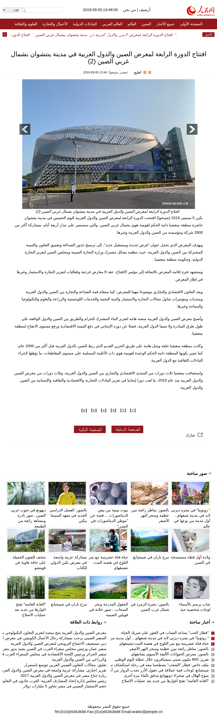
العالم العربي (112, 24)
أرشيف (144, 10)
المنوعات (124, 34)
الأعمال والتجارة (55, 24)
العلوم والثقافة (26, 24)
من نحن (130, 10)
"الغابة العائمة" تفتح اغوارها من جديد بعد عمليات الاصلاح (30, 609)
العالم (132, 24)
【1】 (133, 410)
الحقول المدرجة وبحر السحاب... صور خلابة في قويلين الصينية (108, 609)
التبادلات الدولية (85, 24)
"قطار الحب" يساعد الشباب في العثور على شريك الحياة (165, 633)
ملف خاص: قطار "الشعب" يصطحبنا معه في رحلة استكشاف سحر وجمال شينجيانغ (144, 665)
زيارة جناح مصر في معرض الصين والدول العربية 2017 (63, 675)
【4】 (103, 410)
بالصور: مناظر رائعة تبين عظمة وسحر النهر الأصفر (150, 515)
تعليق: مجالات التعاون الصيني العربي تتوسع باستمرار (65, 665)
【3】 (113, 410)
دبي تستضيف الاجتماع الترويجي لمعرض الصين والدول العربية (58, 643)
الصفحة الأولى (191, 24)
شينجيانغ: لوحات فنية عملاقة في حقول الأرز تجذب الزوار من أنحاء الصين (152, 670)
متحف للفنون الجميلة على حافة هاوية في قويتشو (29, 562)
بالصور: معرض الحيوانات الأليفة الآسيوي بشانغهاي (170, 654)
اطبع (137, 72)
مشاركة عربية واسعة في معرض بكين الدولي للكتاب (68, 562)
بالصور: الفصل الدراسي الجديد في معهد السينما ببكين (68, 515)
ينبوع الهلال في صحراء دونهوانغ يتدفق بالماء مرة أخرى (166, 675)
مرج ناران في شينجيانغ (151, 557)
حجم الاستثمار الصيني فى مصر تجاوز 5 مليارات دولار (64, 686)
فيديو (90, 34)
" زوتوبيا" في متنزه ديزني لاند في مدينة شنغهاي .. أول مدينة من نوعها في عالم (147, 638)
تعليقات (105, 34)
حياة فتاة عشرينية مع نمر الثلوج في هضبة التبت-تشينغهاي (108, 562)
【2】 (123, 410)
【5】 (94, 410)
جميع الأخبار (165, 24)
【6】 (84, 410)
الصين (146, 24)
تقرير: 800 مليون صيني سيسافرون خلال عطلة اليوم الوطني (162, 659)
